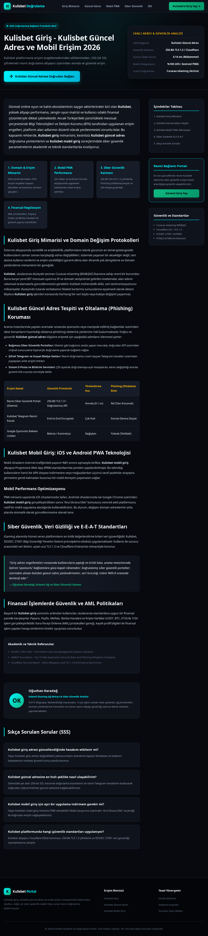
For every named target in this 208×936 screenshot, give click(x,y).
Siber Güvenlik (134, 6)
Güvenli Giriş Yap (176, 193)
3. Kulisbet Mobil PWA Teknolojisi (172, 130)
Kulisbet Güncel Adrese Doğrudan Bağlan (44, 76)
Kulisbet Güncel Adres (116, 904)
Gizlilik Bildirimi (167, 898)
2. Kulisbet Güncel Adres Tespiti (171, 123)
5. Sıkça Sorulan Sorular (167, 143)
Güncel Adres (93, 6)
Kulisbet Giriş (111, 898)
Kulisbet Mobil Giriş (115, 910)
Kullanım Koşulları (169, 904)
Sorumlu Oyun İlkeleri (171, 910)
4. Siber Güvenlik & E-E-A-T (168, 136)
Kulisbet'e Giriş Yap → (187, 6)
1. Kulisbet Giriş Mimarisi (168, 116)
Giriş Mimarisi (70, 6)
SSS (150, 6)
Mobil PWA (112, 6)
